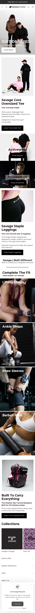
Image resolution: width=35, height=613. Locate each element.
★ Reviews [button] (33, 308)
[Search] (6, 7)
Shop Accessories (17, 183)
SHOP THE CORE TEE (12, 128)
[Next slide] (31, 540)
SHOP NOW (8, 50)
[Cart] (33, 7)
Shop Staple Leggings (12, 252)
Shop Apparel (17, 155)
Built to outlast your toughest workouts (17, 262)
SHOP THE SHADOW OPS (14, 516)
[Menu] (2, 7)
